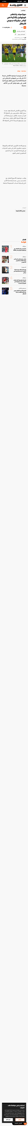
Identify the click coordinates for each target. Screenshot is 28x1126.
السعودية (24, 267)
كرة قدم (23, 10)
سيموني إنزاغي (22, 288)
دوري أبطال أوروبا (20, 211)
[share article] (25, 27)
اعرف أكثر (8, 1120)
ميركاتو (24, 246)
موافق (19, 1120)
